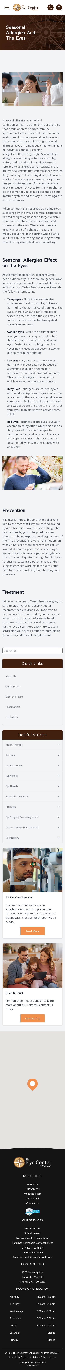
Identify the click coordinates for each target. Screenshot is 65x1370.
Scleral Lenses (32, 1233)
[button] (7, 7)
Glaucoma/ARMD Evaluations (32, 1238)
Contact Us (11, 717)
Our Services (12, 686)
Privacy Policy (39, 1357)
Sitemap (52, 1357)
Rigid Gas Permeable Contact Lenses (32, 1242)
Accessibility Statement (20, 1357)
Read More (32, 931)
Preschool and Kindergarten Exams (32, 1257)
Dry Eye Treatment (32, 1247)
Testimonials (12, 707)
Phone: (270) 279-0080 (32, 1281)
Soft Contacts (32, 1228)
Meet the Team (14, 696)
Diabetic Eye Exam (32, 1252)
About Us (10, 676)
